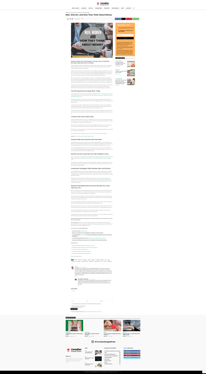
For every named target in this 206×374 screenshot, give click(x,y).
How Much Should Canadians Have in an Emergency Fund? (120, 63)
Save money (78, 261)
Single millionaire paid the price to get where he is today (83, 245)
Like (139, 350)
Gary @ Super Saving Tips (83, 279)
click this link (83, 234)
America (80, 142)
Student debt (91, 261)
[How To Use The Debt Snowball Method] (98, 352)
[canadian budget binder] (103, 4)
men (105, 259)
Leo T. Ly (76, 267)
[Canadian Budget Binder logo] (74, 350)
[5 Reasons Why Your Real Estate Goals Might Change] (131, 325)
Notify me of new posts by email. (77, 307)
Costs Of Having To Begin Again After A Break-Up (112, 334)
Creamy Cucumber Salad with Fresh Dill (121, 72)
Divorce (105, 332)
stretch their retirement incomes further (79, 198)
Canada (75, 259)
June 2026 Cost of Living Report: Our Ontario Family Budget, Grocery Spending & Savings (120, 81)
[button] (133, 8)
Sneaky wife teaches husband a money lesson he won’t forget (84, 247)
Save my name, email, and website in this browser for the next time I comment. (86, 303)
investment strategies (100, 259)
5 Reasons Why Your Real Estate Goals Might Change (131, 334)
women (105, 261)
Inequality (93, 259)
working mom (109, 261)
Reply (75, 276)
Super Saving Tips (97, 261)
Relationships (68, 12)
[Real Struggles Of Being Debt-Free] (98, 358)
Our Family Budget (118, 78)
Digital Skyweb (119, 371)
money (108, 259)
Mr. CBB (71, 18)
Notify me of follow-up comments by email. (79, 305)
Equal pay (84, 259)
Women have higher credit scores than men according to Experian (97, 119)
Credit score (80, 259)
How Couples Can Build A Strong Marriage (92, 334)
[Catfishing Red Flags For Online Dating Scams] (74, 325)
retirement (73, 261)
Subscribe (125, 38)
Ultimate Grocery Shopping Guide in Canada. (97, 238)
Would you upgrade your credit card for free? (81, 251)
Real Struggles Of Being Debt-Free (89, 358)
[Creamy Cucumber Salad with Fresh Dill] (131, 72)
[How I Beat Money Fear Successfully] (98, 364)
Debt (85, 350)
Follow (138, 353)
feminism (89, 259)
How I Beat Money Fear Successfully (89, 364)
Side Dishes (117, 69)
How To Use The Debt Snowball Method (89, 352)
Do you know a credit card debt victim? (80, 249)
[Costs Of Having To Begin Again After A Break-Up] (112, 325)
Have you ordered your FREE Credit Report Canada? (84, 136)
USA (102, 261)
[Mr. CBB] (68, 19)
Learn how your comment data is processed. (93, 311)
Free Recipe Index (83, 231)
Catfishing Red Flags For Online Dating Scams (74, 334)
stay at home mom (84, 261)
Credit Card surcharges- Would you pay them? (81, 253)
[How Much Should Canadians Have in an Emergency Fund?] (131, 64)
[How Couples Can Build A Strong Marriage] (93, 325)
